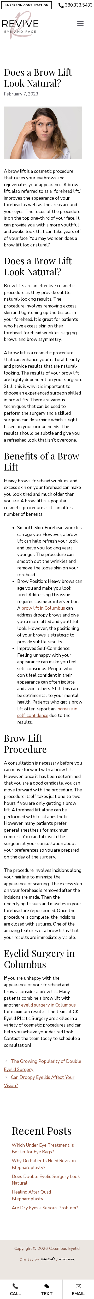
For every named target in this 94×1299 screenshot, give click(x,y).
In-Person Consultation (26, 5)
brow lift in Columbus (43, 608)
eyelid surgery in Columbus (48, 1005)
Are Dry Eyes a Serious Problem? (45, 1208)
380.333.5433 (79, 5)
